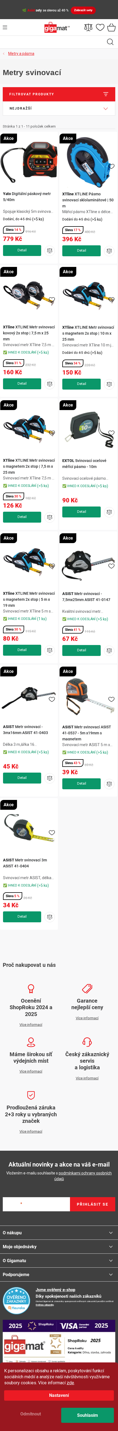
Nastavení (59, 1395)
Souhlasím (87, 1415)
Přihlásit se (92, 1204)
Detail (22, 250)
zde (70, 1382)
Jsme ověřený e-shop (55, 1289)
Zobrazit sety (83, 10)
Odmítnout (30, 1414)
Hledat (110, 42)
